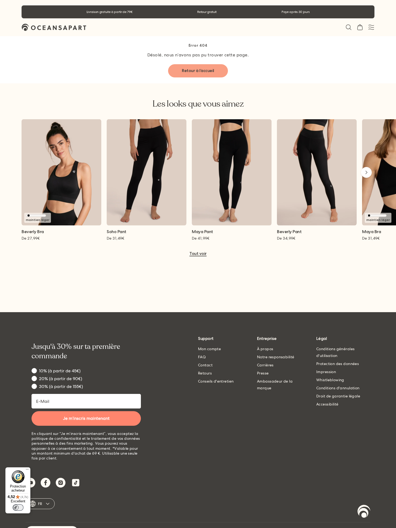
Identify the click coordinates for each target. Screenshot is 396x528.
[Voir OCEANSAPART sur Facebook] (45, 483)
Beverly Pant (289, 232)
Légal (321, 338)
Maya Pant (202, 232)
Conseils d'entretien (216, 381)
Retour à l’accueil (198, 70)
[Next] (366, 172)
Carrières (265, 365)
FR (40, 503)
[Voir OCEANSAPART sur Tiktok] (76, 483)
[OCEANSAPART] (54, 27)
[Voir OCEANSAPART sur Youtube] (30, 483)
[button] (348, 27)
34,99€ (286, 238)
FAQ (202, 357)
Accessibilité (327, 404)
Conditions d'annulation (338, 388)
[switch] (18, 507)
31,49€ (115, 238)
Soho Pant (116, 232)
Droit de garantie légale (338, 396)
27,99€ (31, 238)
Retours (205, 373)
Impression (326, 371)
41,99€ (201, 238)
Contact (205, 365)
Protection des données (337, 363)
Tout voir (198, 253)
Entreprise (266, 338)
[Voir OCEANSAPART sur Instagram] (60, 483)
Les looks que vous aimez (198, 104)
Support (206, 338)
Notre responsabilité (275, 357)
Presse (263, 373)
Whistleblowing (330, 379)
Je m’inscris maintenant (86, 418)
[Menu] (27, 470)
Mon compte (209, 348)
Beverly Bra (33, 232)
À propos (265, 348)
